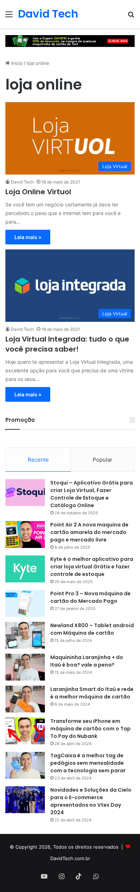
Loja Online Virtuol (38, 192)
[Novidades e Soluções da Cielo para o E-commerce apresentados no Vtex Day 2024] (25, 799)
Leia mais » (27, 237)
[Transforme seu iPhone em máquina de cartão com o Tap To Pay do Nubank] (25, 730)
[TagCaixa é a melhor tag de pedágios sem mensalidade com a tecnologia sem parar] (25, 765)
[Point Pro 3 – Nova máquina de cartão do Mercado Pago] (25, 603)
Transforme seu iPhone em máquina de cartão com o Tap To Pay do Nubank (90, 728)
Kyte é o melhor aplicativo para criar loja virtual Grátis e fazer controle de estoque (91, 566)
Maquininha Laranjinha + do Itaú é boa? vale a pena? (86, 661)
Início (16, 63)
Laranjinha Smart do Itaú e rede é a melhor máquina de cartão (92, 693)
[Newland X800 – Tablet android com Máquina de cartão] (25, 635)
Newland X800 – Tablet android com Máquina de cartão (92, 629)
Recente (38, 459)
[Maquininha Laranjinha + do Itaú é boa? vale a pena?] (25, 667)
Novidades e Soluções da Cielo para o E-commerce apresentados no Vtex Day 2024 (90, 801)
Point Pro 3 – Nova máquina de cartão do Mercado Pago (90, 597)
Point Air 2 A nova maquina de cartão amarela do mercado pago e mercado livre (89, 532)
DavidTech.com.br (70, 858)
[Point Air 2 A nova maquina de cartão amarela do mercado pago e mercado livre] (25, 534)
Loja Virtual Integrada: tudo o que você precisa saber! (67, 344)
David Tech (22, 182)
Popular (102, 459)
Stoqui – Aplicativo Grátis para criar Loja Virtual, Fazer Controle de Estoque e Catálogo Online (91, 494)
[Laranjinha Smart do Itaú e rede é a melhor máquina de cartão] (25, 699)
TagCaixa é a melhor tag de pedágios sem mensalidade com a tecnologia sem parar (88, 763)
